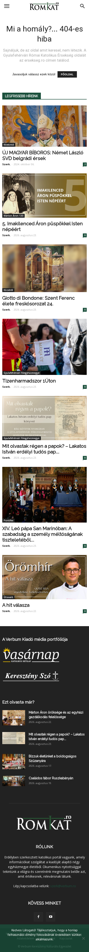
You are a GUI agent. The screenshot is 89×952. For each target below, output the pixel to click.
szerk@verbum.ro (63, 886)
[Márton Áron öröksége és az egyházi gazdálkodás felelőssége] (13, 717)
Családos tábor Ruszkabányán (51, 778)
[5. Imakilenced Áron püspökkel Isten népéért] (44, 195)
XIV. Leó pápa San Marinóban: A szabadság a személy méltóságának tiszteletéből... (42, 534)
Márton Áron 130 (13, 215)
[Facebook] (38, 916)
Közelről (8, 290)
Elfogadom (44, 945)
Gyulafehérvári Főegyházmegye (21, 372)
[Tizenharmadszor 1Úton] (44, 347)
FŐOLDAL (67, 74)
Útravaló (8, 597)
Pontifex (8, 520)
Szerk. (6, 164)
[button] (82, 6)
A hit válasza (15, 605)
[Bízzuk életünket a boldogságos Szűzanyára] (13, 761)
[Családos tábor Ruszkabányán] (13, 781)
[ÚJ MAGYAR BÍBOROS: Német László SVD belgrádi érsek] (44, 126)
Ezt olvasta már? (18, 702)
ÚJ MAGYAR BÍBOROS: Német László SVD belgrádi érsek (42, 155)
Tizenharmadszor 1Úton (29, 381)
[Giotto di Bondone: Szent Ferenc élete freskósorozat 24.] (44, 268)
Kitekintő (9, 144)
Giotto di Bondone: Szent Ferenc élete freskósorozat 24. (38, 300)
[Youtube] (50, 916)
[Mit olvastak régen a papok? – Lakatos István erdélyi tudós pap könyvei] (44, 418)
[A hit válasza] (44, 577)
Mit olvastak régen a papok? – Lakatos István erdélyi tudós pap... (44, 449)
